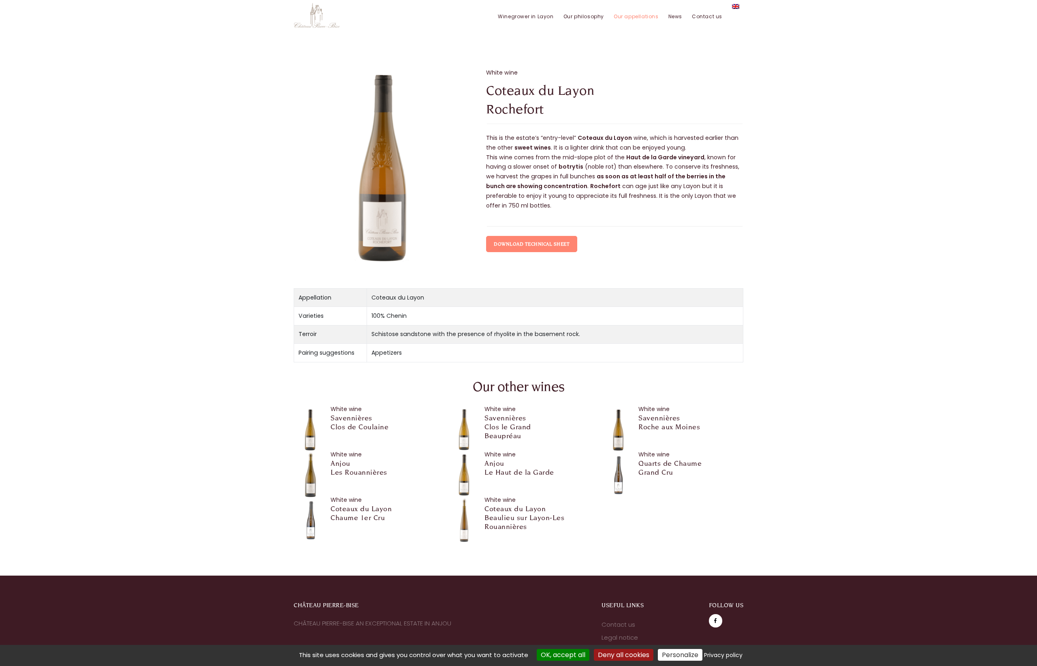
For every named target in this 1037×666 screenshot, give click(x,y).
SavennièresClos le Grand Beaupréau (507, 427)
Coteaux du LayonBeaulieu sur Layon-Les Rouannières (524, 518)
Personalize (680, 655)
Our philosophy (583, 16)
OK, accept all (563, 655)
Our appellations (636, 16)
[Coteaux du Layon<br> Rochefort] (384, 168)
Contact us (707, 16)
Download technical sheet (532, 244)
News (675, 16)
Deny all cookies (623, 655)
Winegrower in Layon (525, 16)
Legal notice (620, 637)
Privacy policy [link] (723, 655)
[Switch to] (735, 6)
